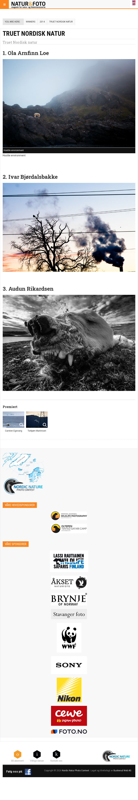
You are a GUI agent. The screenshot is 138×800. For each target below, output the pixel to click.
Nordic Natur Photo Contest (75, 770)
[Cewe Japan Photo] (69, 716)
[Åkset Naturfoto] (69, 582)
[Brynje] (69, 599)
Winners (30, 21)
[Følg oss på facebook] (28, 771)
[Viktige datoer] (37, 754)
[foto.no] (69, 731)
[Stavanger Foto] (69, 614)
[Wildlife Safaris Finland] (69, 561)
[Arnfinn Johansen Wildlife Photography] (69, 515)
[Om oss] (56, 754)
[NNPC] (116, 755)
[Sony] (69, 665)
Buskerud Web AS (122, 770)
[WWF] (69, 638)
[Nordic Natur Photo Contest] (28, 4)
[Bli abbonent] (17, 754)
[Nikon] (69, 690)
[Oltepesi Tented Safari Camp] (69, 528)
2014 (42, 21)
